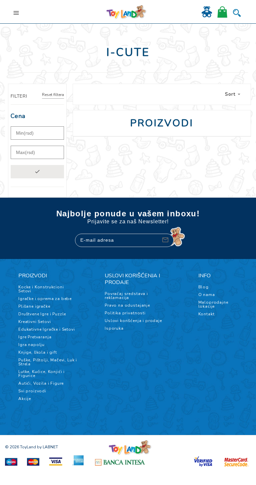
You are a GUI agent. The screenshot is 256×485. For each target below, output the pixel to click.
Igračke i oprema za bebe (45, 298)
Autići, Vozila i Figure (41, 383)
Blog (203, 287)
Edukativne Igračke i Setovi (46, 329)
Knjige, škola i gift (37, 352)
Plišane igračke (34, 306)
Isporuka (114, 328)
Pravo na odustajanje (127, 305)
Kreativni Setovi (34, 321)
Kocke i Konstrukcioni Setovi (41, 289)
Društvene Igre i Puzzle (42, 314)
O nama (206, 294)
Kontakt (206, 314)
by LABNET (47, 447)
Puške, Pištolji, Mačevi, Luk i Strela (47, 362)
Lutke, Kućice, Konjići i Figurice (41, 373)
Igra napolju (31, 344)
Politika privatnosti (125, 313)
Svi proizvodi (32, 391)
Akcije (24, 398)
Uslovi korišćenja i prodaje (133, 320)
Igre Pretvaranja (34, 337)
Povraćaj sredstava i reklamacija (126, 295)
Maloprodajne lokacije (213, 304)
